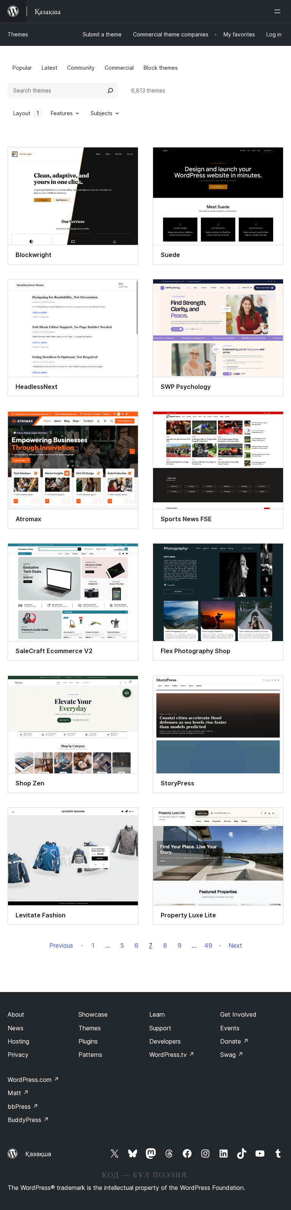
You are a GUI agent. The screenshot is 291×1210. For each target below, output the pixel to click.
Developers (165, 1041)
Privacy (18, 1054)
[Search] (110, 90)
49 (208, 945)
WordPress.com (33, 1079)
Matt (18, 1093)
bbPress (23, 1106)
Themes (18, 34)
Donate (234, 1041)
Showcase (93, 1014)
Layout (26, 113)
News (15, 1028)
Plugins (88, 1041)
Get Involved (238, 1014)
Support (160, 1028)
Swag (231, 1054)
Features (62, 113)
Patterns (90, 1054)
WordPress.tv (171, 1054)
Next (235, 945)
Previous (61, 945)
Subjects (102, 113)
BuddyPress (28, 1120)
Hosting (18, 1041)
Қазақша (38, 1154)
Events (229, 1028)
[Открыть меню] (279, 11)
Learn (157, 1014)
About (16, 1014)
